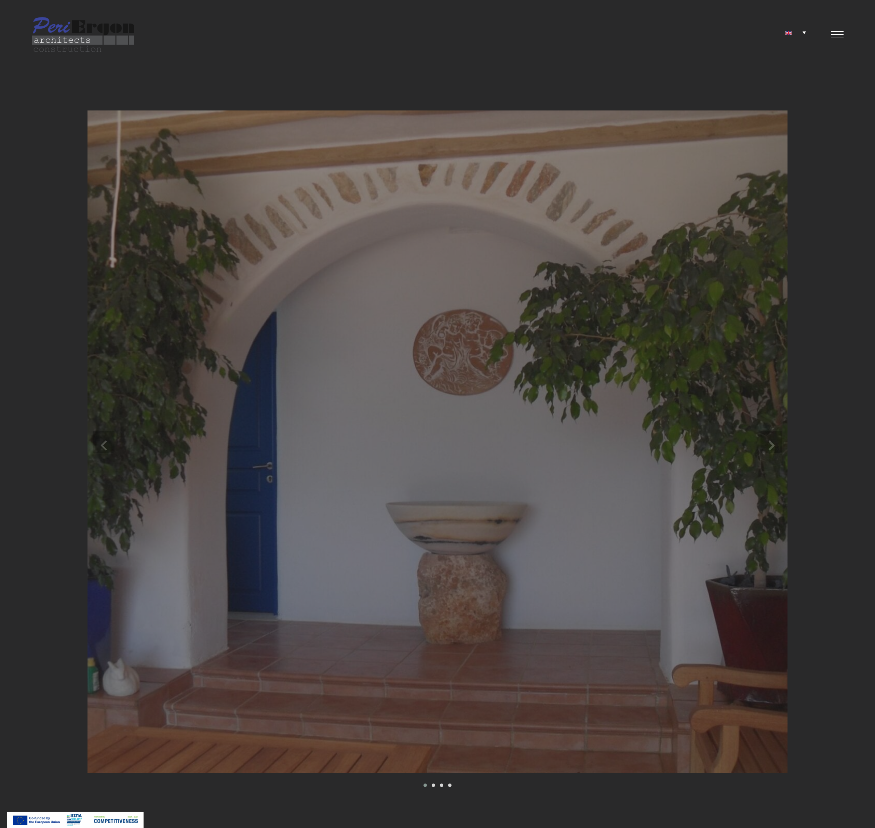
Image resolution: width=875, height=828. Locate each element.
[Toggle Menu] (837, 34)
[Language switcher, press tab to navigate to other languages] (795, 32)
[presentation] (104, 442)
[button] (425, 785)
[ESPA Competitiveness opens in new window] (75, 817)
